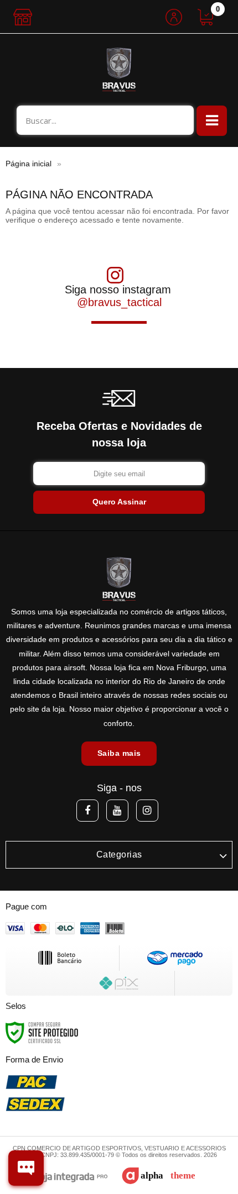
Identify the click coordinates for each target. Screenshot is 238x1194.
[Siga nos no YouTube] (117, 810)
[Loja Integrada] (65, 1178)
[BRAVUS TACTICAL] (119, 70)
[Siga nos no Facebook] (87, 810)
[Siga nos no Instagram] (147, 810)
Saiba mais (119, 753)
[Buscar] (180, 120)
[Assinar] (119, 502)
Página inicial (28, 163)
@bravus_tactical (119, 302)
